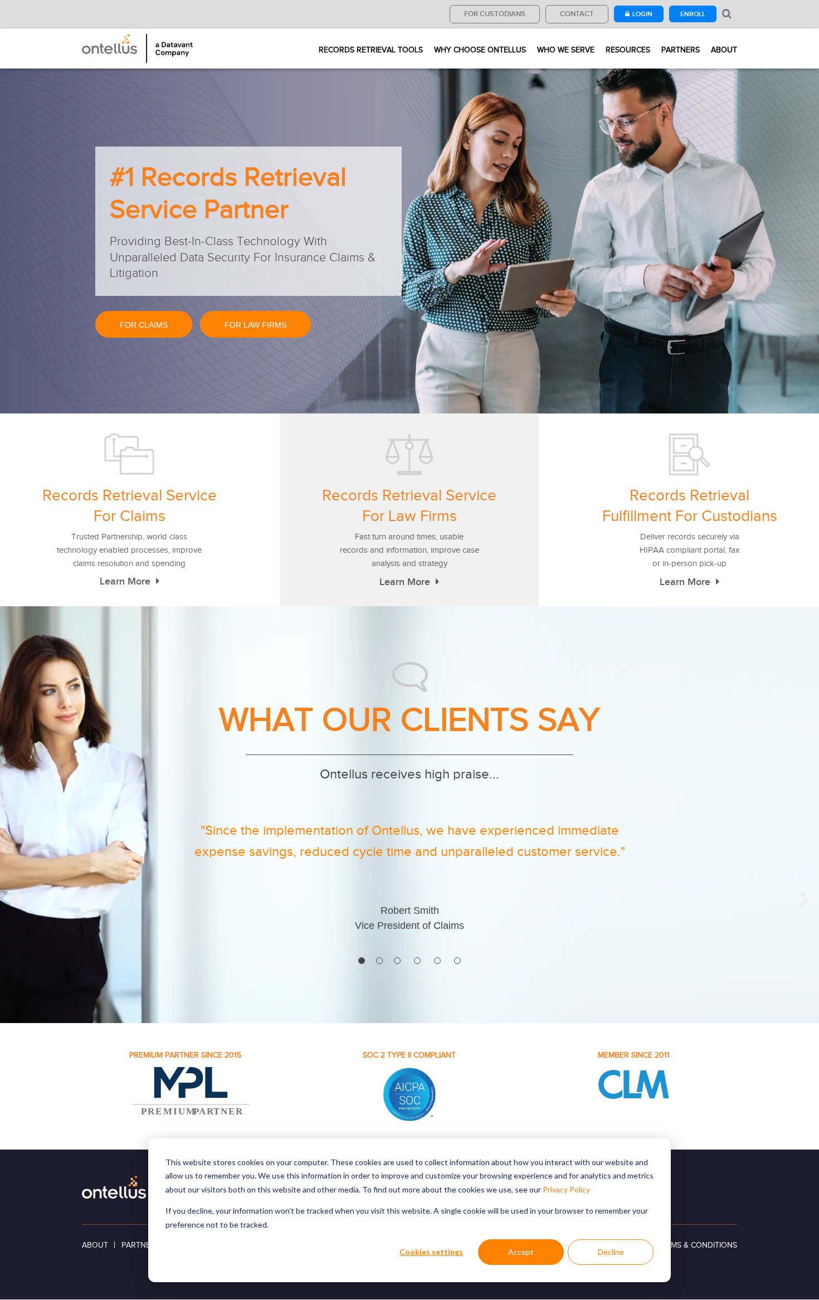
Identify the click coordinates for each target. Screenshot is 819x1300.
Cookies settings (431, 1252)
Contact (577, 13)
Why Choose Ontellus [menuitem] (480, 50)
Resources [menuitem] (628, 50)
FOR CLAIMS (144, 324)
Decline (611, 1252)
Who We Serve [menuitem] (565, 50)
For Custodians (494, 13)
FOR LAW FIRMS (255, 324)
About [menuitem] (724, 50)
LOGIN (642, 14)
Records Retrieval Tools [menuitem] (371, 50)
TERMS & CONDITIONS (697, 1245)
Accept (521, 1252)
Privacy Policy (566, 1189)
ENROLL (692, 14)
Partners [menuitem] (680, 50)
